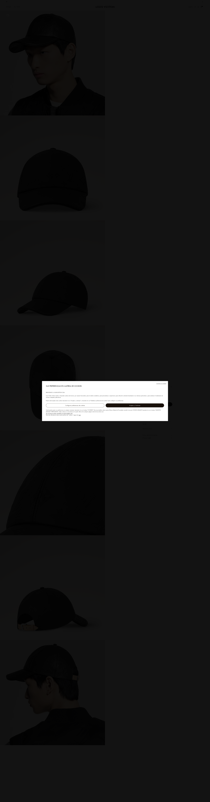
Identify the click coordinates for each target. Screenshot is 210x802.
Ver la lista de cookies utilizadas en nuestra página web (59, 413)
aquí (80, 415)
